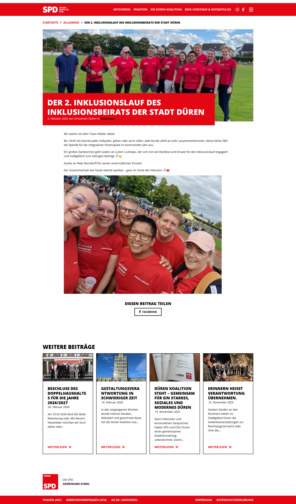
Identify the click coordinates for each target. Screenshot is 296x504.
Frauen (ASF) (52, 500)
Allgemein (71, 22)
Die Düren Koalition (166, 9)
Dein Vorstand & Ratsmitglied (208, 9)
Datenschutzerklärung (234, 500)
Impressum (203, 500)
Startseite (50, 22)
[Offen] (251, 9)
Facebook (149, 312)
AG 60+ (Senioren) (124, 500)
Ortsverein (121, 9)
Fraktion (141, 9)
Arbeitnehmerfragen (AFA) (86, 500)
